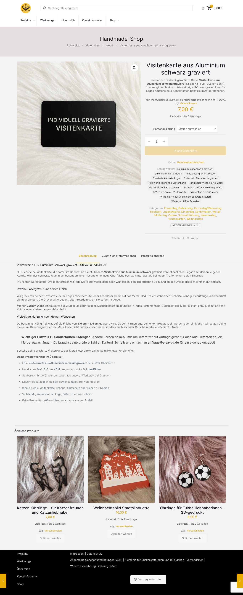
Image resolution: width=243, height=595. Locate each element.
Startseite (73, 45)
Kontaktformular (27, 576)
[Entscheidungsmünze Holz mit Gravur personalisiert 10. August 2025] (240, 581)
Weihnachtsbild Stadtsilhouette (121, 508)
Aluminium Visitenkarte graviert (195, 169)
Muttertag (160, 215)
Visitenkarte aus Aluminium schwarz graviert (185, 196)
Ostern (172, 215)
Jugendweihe (171, 211)
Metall (109, 45)
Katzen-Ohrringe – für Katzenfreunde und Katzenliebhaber (50, 510)
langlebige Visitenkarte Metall (206, 182)
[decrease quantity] (149, 141)
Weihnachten (195, 219)
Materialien (93, 45)
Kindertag (187, 211)
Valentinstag (208, 215)
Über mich (23, 569)
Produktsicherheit (152, 255)
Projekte (22, 554)
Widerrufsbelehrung (83, 566)
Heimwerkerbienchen (190, 162)
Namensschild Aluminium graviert (203, 187)
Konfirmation (203, 211)
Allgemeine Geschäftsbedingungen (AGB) (96, 560)
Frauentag (170, 208)
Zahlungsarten (107, 566)
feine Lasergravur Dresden (201, 173)
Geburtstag (185, 208)
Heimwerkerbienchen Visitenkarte (167, 182)
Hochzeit (155, 211)
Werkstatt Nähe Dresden (185, 201)
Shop (20, 584)
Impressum (77, 553)
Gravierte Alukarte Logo (166, 178)
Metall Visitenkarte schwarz (164, 187)
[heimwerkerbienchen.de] (25, 8)
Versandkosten (188, 103)
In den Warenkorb (185, 151)
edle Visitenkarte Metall (168, 173)
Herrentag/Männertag (207, 208)
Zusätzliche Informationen (119, 255)
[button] (134, 67)
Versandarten (195, 560)
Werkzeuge (24, 561)
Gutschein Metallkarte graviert (201, 178)
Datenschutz (94, 553)
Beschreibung (88, 255)
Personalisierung (164, 129)
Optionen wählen (50, 538)
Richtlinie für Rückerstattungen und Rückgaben (154, 560)
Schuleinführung (188, 215)
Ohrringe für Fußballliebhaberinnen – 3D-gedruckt (192, 510)
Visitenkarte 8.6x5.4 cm (204, 192)
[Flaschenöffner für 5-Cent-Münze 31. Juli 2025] (3, 581)
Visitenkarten (176, 219)
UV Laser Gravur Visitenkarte (170, 192)
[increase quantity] (164, 141)
